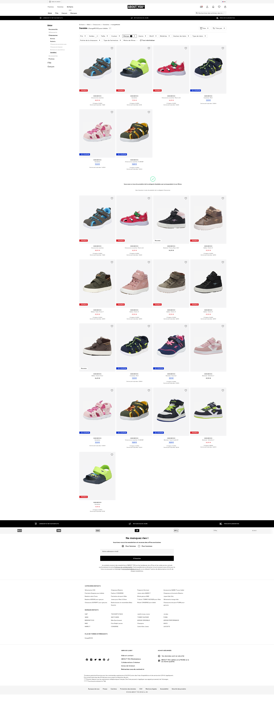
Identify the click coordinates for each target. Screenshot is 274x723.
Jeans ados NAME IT (144, 593)
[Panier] (225, 7)
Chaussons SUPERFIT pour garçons (96, 602)
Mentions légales (151, 689)
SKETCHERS (115, 617)
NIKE (86, 623)
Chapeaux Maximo (117, 590)
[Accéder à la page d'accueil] (96, 651)
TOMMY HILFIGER (143, 617)
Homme (60, 7)
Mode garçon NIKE (143, 596)
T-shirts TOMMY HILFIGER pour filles (149, 599)
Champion (140, 623)
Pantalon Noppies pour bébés (94, 593)
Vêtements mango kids (171, 599)
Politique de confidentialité (123, 567)
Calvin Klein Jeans (143, 626)
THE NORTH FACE (117, 614)
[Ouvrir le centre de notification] (213, 7)
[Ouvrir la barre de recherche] (196, 13)
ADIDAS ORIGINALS (143, 620)
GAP (86, 614)
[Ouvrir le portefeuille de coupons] (201, 7)
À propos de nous (93, 689)
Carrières (114, 689)
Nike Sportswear (116, 620)
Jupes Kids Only (169, 596)
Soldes (91, 36)
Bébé (89, 24)
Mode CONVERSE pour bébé (146, 602)
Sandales (106, 24)
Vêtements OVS (90, 590)
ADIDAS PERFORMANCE (171, 620)
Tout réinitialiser (148, 40)
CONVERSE (114, 626)
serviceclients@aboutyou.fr (131, 569)
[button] (204, 28)
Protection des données (128, 689)
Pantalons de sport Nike (119, 596)
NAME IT (87, 626)
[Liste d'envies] (219, 7)
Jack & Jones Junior (143, 614)
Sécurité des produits (179, 689)
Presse (105, 689)
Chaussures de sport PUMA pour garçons (174, 604)
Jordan (166, 614)
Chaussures (97, 24)
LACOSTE (167, 626)
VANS (86, 617)
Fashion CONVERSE (117, 593)
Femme (51, 7)
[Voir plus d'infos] (97, 106)
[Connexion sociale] (87, 659)
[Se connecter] (207, 7)
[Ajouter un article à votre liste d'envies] (112, 48)
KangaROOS (115, 24)
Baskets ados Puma (91, 596)
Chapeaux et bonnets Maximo (173, 593)
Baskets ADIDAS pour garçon (94, 599)
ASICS (166, 623)
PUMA (166, 617)
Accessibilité (164, 689)
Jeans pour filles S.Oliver (119, 599)
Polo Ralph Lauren (117, 623)
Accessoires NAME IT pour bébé (174, 590)
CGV (140, 689)
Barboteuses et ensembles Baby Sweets (121, 604)
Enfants (70, 7)
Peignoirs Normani (143, 590)
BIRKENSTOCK (89, 620)
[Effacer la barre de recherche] (225, 13)
